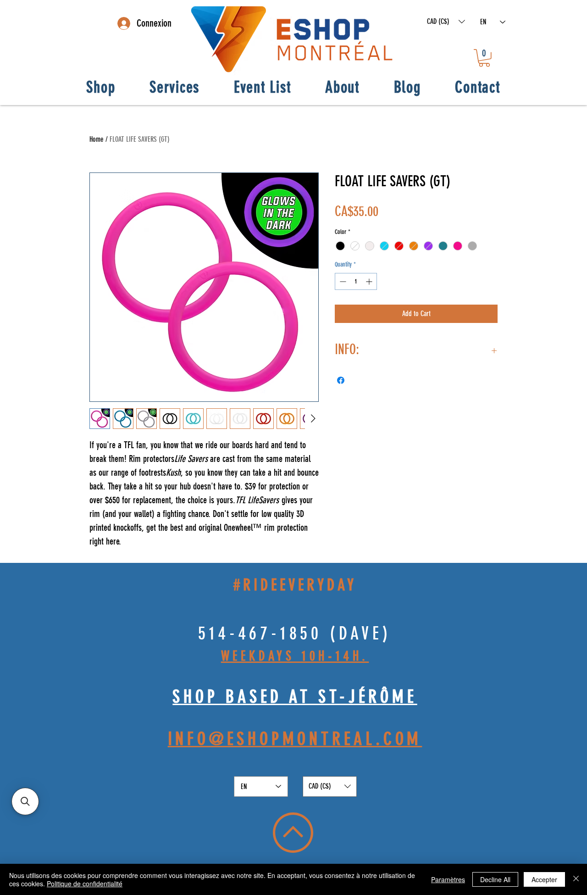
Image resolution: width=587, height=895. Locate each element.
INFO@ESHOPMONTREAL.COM (295, 739)
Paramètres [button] (448, 879)
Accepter (544, 879)
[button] (446, 21)
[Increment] (370, 281)
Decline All (495, 879)
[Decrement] (342, 281)
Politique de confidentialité (84, 883)
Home (96, 139)
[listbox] (446, 21)
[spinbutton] (356, 281)
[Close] (575, 879)
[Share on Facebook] (340, 380)
